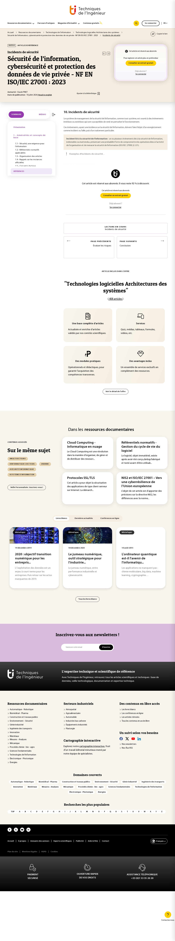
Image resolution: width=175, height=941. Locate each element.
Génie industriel (16, 725)
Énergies (13, 762)
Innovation (15, 732)
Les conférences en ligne (132, 713)
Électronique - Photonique (21, 759)
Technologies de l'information (23, 755)
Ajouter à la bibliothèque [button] (86, 93)
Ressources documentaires (19, 23)
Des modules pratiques (87, 361)
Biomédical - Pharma (19, 713)
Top (12, 812)
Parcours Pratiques (46, 23)
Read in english (45, 95)
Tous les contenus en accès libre (135, 721)
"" (115, 287)
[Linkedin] (139, 738)
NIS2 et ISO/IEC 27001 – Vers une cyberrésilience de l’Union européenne (141, 482)
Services (140, 323)
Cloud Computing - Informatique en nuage (84, 444)
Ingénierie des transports (21, 729)
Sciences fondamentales (20, 751)
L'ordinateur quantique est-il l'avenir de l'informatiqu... (139, 558)
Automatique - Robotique (21, 709)
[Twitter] (127, 738)
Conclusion (128, 243)
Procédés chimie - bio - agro (22, 747)
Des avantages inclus (140, 361)
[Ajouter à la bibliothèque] (99, 93)
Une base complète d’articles (88, 323)
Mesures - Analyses (18, 739)
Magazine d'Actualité (67, 23)
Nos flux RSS (127, 748)
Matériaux (14, 736)
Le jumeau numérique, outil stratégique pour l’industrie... (85, 558)
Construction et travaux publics (24, 717)
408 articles (115, 299)
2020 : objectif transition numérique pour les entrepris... (33, 558)
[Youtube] (133, 738)
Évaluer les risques (101, 243)
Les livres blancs (129, 709)
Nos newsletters (129, 744)
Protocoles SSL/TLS (81, 478)
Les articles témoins (130, 717)
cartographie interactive (91, 746)
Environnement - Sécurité (21, 721)
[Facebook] (121, 738)
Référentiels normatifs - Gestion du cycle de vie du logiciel (140, 447)
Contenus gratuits (91, 23)
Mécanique (15, 743)
